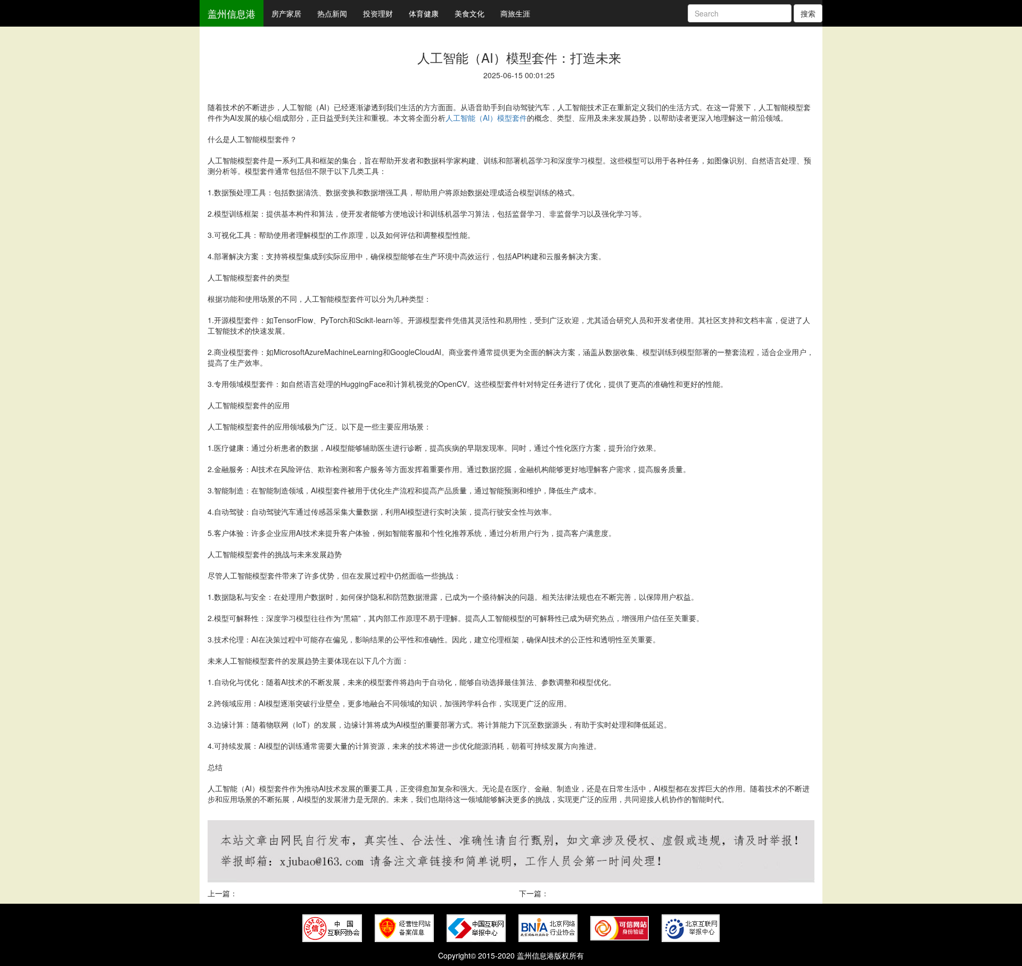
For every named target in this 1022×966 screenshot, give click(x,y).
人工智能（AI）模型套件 (486, 117)
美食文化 (469, 13)
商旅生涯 (515, 13)
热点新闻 (332, 13)
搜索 (808, 13)
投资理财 (378, 13)
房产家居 (286, 13)
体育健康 (424, 13)
